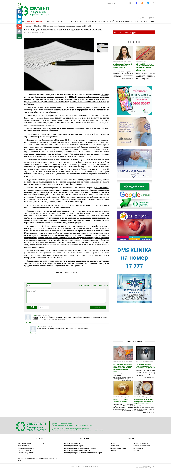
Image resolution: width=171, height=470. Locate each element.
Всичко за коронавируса (125, 32)
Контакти (149, 21)
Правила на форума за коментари (93, 285)
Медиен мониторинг (118, 448)
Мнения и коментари (97, 21)
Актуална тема (54, 21)
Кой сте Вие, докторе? (121, 21)
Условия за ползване (140, 443)
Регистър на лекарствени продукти (77, 450)
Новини (30, 21)
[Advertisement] (112, 10)
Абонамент (114, 446)
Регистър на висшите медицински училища (80, 448)
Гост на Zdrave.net (24, 450)
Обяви (43, 443)
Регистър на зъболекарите (74, 446)
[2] (19, 38)
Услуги (138, 21)
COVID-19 (40, 21)
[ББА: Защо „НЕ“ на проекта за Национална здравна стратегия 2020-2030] (33, 11)
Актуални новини (24, 443)
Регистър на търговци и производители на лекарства (83, 453)
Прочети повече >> (127, 78)
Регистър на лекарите (72, 443)
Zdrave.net (74, 466)
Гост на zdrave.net (74, 21)
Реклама (113, 450)
